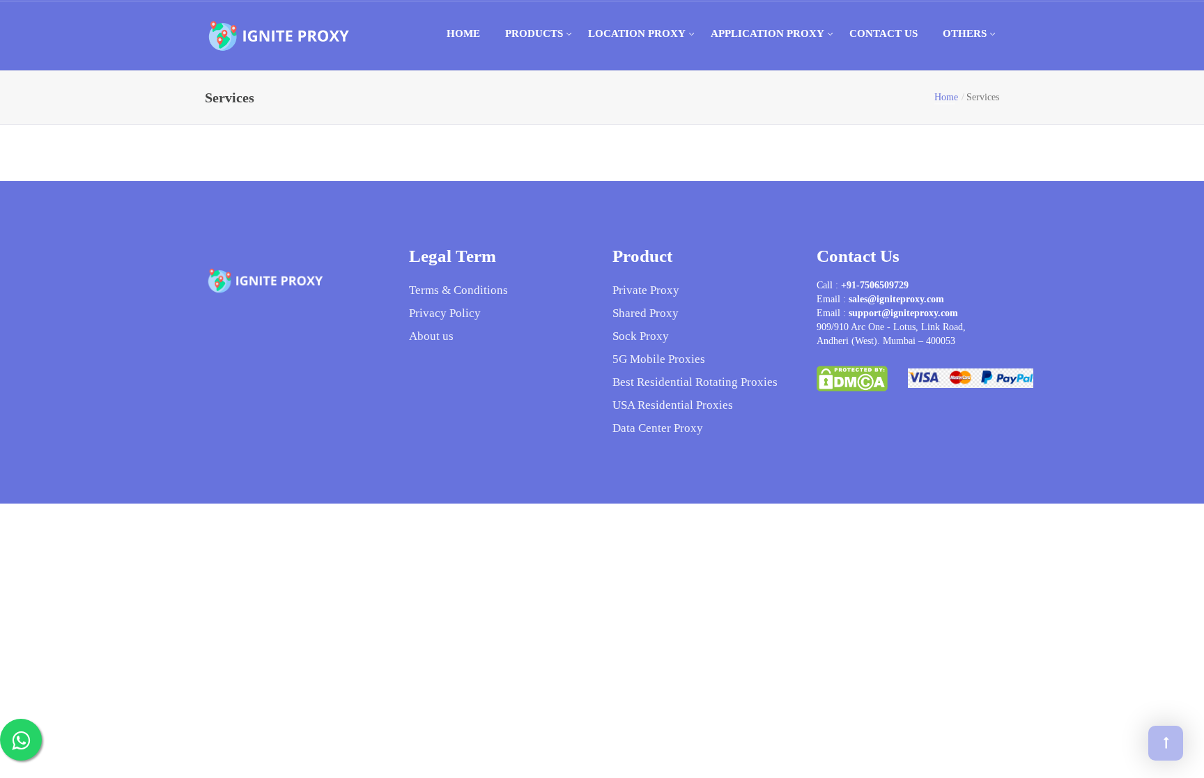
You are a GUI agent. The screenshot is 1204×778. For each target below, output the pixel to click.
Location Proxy (637, 33)
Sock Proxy (640, 336)
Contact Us (883, 33)
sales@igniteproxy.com (896, 299)
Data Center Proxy (657, 428)
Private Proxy (645, 290)
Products (534, 33)
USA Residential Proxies (672, 405)
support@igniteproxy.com (903, 313)
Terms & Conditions (458, 290)
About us (431, 336)
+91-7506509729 (875, 285)
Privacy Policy (445, 313)
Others (965, 33)
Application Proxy (767, 33)
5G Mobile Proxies (658, 359)
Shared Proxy (645, 313)
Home (463, 33)
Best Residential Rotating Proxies (695, 382)
